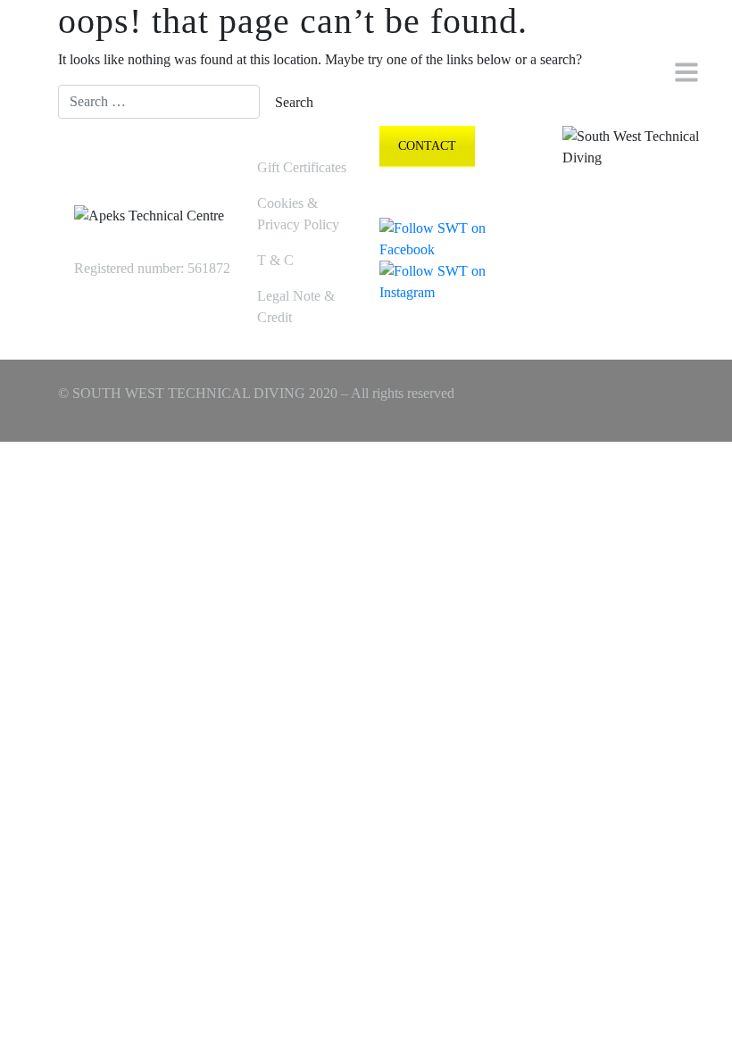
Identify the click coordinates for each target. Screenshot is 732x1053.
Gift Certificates (301, 167)
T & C (275, 260)
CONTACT (427, 146)
